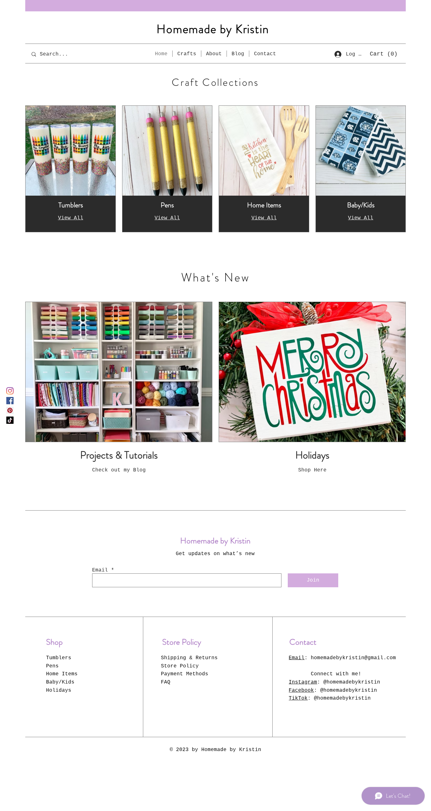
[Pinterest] (10, 410)
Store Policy (180, 666)
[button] (383, 53)
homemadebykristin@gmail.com (353, 658)
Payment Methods (184, 674)
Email (100, 570)
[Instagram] (10, 390)
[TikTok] (10, 420)
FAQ (165, 682)
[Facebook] (10, 400)
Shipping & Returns (189, 658)
